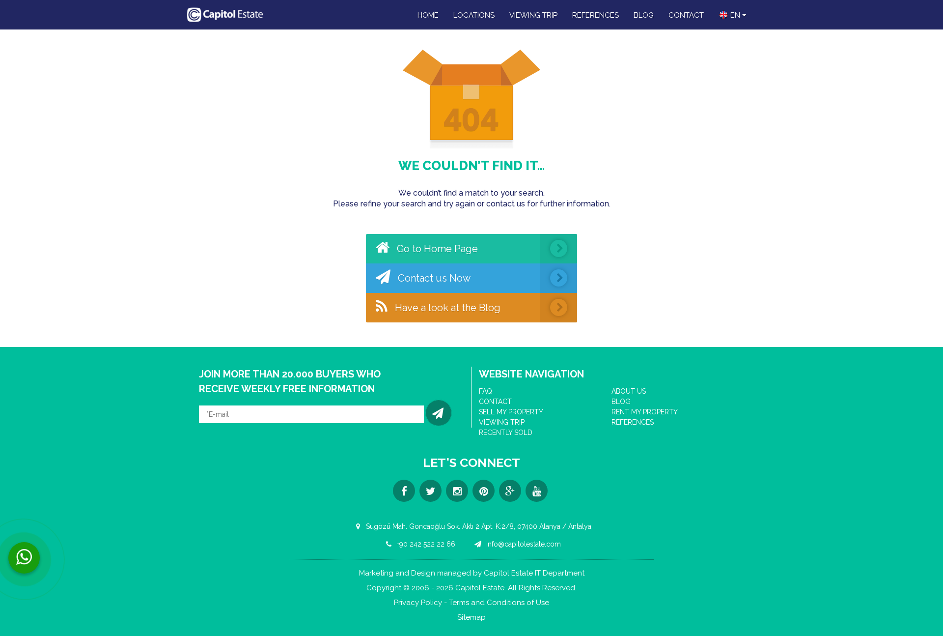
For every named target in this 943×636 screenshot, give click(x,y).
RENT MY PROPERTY (644, 412)
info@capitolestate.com (522, 544)
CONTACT (686, 15)
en (735, 15)
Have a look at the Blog (446, 308)
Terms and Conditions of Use (499, 603)
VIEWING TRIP (533, 15)
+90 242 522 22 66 (425, 544)
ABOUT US (628, 391)
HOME (428, 15)
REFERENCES (595, 15)
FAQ (485, 391)
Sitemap (471, 617)
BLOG (644, 15)
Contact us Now (433, 278)
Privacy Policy (418, 603)
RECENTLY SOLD (505, 432)
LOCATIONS (474, 15)
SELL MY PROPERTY (511, 412)
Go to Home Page (436, 249)
